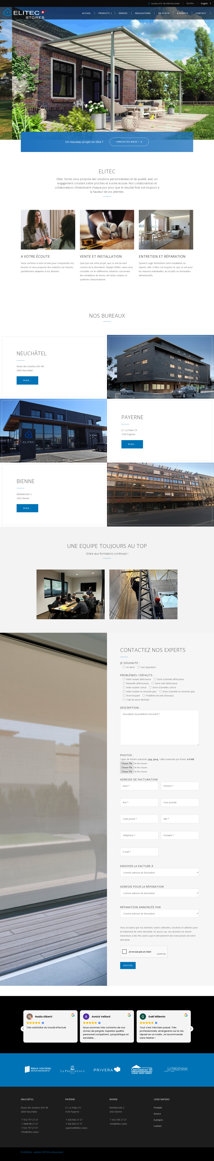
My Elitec (190, 3)
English (204, 3)
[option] (38, 1070)
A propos (158, 1119)
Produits (158, 1107)
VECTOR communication (52, 1152)
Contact (158, 1125)
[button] (190, 1028)
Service (157, 1113)
